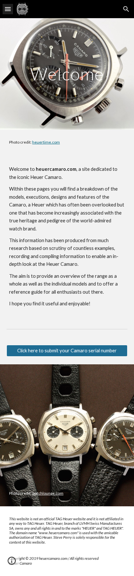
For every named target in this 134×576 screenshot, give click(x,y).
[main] (67, 74)
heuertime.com (46, 142)
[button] (8, 9)
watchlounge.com (47, 493)
